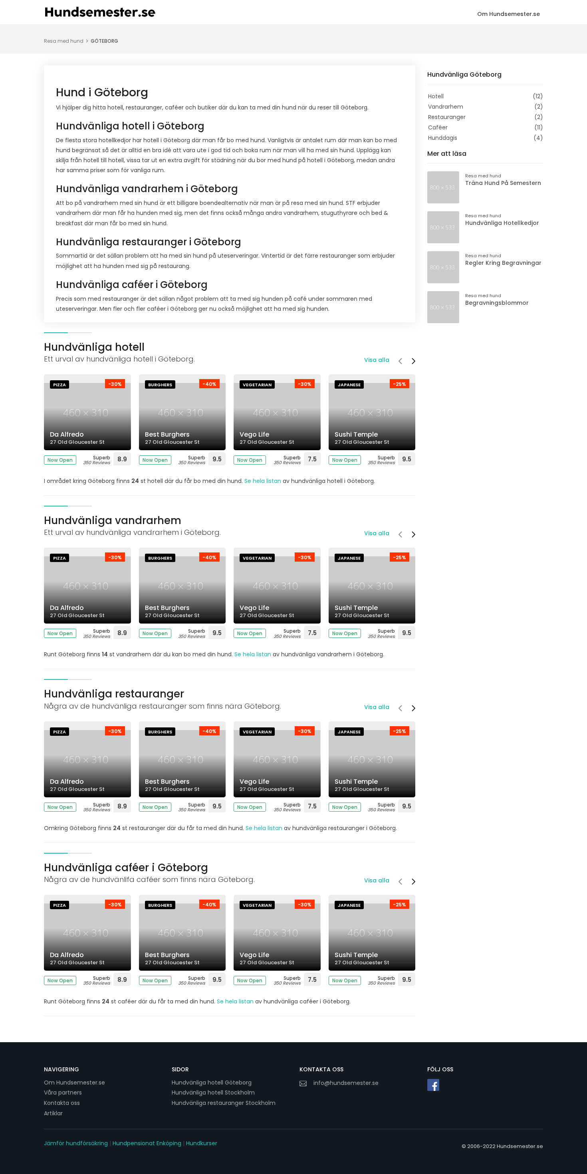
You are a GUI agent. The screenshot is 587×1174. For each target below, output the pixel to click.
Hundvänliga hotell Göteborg (212, 1082)
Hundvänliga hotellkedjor (502, 223)
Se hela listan (262, 481)
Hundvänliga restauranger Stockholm (224, 1102)
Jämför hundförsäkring (76, 1143)
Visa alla (376, 360)
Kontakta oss (62, 1102)
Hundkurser (201, 1143)
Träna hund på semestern (503, 183)
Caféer (438, 127)
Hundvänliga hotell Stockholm (213, 1092)
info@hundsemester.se (346, 1083)
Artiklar (53, 1113)
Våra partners (63, 1092)
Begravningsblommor (497, 303)
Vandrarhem (445, 107)
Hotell (436, 96)
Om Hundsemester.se (508, 14)
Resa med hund (63, 41)
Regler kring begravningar (503, 263)
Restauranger (447, 117)
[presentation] (400, 361)
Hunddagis (442, 138)
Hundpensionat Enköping (147, 1143)
